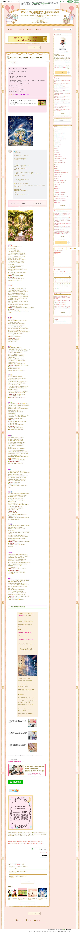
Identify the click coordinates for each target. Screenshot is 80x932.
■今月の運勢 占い (14, 62)
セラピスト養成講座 (58, 250)
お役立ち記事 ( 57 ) (58, 156)
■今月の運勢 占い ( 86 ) (59, 136)
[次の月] (68, 272)
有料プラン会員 (63, 49)
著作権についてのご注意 (61, 320)
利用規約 (44, 931)
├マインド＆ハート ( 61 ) (59, 133)
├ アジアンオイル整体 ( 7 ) (59, 182)
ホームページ (60, 248)
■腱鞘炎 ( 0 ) (57, 188)
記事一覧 (22, 29)
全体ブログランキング (58, 65)
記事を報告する (44, 857)
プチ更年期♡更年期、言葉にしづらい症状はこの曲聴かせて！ (62, 110)
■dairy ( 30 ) (57, 202)
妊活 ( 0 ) (56, 166)
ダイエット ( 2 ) (57, 144)
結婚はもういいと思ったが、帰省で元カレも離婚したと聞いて (62, 84)
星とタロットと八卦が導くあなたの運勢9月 (26, 57)
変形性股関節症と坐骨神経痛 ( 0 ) (61, 172)
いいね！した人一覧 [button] (43, 852)
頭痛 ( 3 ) (56, 148)
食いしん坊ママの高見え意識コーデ (62, 300)
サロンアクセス (57, 252)
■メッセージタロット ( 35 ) (60, 200)
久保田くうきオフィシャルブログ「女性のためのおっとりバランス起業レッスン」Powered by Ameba (62, 214)
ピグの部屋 (66, 51)
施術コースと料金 (73, 248)
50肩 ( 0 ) (56, 164)
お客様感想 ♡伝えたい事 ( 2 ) (60, 158)
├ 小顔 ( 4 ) (56, 190)
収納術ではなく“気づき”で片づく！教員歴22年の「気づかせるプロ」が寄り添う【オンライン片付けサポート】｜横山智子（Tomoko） (62, 219)
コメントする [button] (43, 849)
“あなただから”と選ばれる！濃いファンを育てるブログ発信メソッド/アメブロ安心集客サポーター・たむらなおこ (62, 232)
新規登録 (70, 1)
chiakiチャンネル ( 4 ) (58, 160)
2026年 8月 (62, 271)
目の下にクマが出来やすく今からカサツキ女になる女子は (62, 91)
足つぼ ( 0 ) (56, 150)
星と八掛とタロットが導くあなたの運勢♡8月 (62, 103)
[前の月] (57, 272)
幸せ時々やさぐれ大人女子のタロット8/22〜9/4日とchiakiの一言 (61, 87)
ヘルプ (69, 931)
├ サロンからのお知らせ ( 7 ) (60, 198)
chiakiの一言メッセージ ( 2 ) (60, 180)
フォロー (61, 72)
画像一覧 (30, 29)
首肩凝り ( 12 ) (57, 154)
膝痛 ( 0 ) (56, 131)
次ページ (34, 47)
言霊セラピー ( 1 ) (57, 170)
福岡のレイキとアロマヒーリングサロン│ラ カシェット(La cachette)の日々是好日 (62, 308)
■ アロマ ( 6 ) (57, 146)
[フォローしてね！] (13, 790)
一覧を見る (62, 113)
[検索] (70, 29)
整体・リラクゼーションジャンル (61, 67)
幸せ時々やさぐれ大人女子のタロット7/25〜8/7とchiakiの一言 (61, 107)
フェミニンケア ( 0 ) (58, 174)
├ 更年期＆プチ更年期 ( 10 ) (60, 192)
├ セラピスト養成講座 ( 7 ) (59, 194)
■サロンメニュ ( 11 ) (58, 129)
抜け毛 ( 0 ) (56, 178)
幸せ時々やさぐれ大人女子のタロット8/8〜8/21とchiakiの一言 (61, 97)
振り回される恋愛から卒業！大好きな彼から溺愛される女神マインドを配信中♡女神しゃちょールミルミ (62, 228)
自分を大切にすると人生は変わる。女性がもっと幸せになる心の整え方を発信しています (62, 297)
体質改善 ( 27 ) (57, 142)
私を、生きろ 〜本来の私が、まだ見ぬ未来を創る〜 (62, 224)
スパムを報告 (32, 931)
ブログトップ (12, 29)
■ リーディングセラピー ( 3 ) (60, 138)
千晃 (62, 47)
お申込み (56, 253)
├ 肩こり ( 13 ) (57, 184)
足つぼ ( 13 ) (56, 152)
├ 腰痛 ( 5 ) (56, 186)
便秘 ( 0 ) (56, 168)
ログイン (76, 1)
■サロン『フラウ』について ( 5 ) (61, 196)
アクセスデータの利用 (52, 931)
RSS (57, 319)
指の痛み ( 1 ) (57, 134)
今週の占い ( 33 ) (57, 176)
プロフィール (59, 51)
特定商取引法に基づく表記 (61, 931)
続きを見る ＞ (68, 61)
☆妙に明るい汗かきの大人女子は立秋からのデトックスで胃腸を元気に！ (62, 100)
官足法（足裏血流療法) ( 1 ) (59, 162)
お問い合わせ (39, 931)
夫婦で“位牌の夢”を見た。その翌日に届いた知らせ (62, 94)
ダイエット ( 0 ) (57, 140)
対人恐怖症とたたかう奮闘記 (60, 304)
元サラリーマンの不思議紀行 (60, 302)
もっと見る (27, 881)
